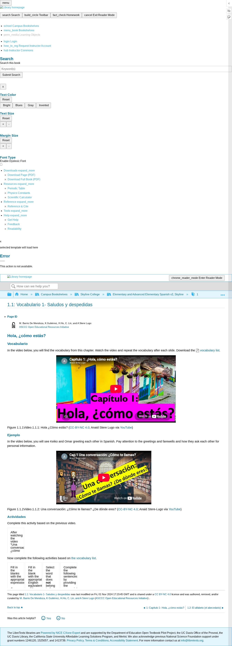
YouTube (126, 427)
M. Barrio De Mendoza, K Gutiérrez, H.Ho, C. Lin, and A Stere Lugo (57, 598)
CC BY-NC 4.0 (163, 594)
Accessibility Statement (124, 640)
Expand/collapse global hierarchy (11, 294)
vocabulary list (209, 350)
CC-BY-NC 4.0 (79, 427)
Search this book (10, 63)
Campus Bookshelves (54, 294)
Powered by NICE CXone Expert (61, 632)
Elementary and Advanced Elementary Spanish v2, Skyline (148, 294)
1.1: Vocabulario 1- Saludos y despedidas (47, 594)
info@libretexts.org (191, 640)
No (63, 618)
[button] (14, 224)
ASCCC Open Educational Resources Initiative (44, 327)
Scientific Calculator (20, 197)
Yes (48, 618)
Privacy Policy (75, 640)
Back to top (13, 607)
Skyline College (90, 294)
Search (13, 286)
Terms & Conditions (97, 640)
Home (24, 294)
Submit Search (11, 74)
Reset (6, 99)
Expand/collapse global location (223, 293)
